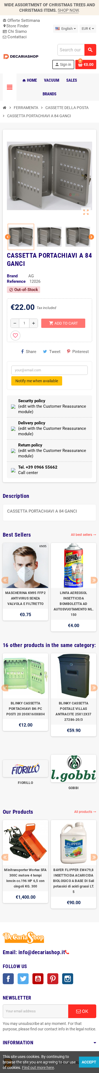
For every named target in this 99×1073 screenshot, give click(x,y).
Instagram (67, 978)
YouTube (37, 978)
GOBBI (73, 788)
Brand (12, 276)
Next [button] (94, 580)
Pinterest (80, 351)
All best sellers (83, 535)
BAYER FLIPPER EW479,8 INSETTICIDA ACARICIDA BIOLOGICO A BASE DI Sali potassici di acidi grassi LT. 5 (73, 881)
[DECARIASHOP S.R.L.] (21, 56)
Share (31, 351)
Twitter (23, 978)
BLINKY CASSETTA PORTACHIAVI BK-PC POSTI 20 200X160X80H (25, 708)
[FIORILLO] (25, 768)
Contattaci (16, 36)
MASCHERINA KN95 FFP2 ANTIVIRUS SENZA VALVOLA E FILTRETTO (25, 598)
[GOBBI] (73, 768)
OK (84, 1011)
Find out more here (38, 1067)
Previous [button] (4, 580)
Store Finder (16, 25)
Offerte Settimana (21, 20)
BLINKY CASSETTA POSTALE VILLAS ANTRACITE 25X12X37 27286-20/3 (73, 711)
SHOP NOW (68, 10)
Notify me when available (36, 381)
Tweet (55, 351)
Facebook (8, 978)
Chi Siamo (17, 31)
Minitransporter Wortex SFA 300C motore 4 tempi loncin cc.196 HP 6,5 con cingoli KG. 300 (25, 878)
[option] (25, 587)
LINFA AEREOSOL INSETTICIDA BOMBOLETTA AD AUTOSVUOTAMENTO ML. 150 (74, 604)
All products (85, 812)
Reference (16, 281)
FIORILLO (25, 783)
